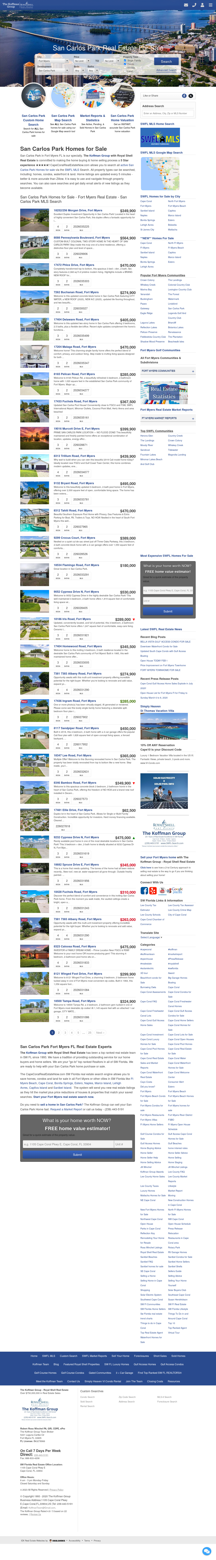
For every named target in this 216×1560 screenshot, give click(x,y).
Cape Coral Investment (152, 1034)
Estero (78, 1083)
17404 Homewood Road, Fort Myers (78, 646)
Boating (172, 982)
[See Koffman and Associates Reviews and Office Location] (175, 890)
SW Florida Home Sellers (153, 1308)
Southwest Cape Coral (151, 1299)
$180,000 (128, 565)
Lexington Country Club (180, 289)
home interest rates (178, 1148)
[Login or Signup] (202, 4)
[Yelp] (153, 890)
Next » (100, 1032)
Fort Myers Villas (148, 1119)
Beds (76, 66)
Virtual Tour (174, 1332)
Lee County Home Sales (152, 1176)
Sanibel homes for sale (151, 1266)
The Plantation (175, 336)
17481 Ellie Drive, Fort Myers (73, 810)
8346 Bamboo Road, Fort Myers (75, 782)
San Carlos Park (176, 308)
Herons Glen (146, 435)
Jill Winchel (145, 1167)
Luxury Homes (147, 1190)
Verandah (145, 294)
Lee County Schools (150, 914)
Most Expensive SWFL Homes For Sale (166, 556)
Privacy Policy (56, 1489)
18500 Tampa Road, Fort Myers (75, 1001)
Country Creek (175, 435)
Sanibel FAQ (146, 1261)
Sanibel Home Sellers (179, 1261)
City (39, 56)
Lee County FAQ (176, 1171)
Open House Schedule (179, 1223)
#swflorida (173, 968)
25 (89, 1032)
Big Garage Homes (177, 977)
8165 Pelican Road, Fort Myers (74, 374)
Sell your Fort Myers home (158, 857)
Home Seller (146, 1152)
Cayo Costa (146, 1081)
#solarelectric (147, 968)
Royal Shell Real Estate (152, 1252)
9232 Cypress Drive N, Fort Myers (76, 837)
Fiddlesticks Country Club (153, 336)
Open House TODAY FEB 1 (154, 660)
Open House (146, 1223)
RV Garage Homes (177, 1252)
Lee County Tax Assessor (181, 905)
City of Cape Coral (177, 914)
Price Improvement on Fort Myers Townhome (163, 665)
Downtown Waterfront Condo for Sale (159, 646)
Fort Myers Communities (158, 370)
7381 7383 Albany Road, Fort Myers (78, 673)
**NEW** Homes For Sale (157, 238)
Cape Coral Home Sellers (181, 1020)
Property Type (130, 56)
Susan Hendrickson (178, 1299)
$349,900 (128, 210)
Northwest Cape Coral (151, 1219)
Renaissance (174, 332)
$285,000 (128, 374)
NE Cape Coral (147, 1200)
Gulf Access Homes (150, 1143)
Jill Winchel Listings (177, 1167)
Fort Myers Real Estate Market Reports (166, 410)
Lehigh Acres (147, 224)
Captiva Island (38, 1087)
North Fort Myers (176, 201)
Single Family (134, 60)
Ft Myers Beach (176, 247)
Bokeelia (172, 224)
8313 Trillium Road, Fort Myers (74, 456)
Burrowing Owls (148, 987)
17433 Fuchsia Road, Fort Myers (75, 401)
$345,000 (128, 865)
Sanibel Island (62, 1087)
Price (76, 56)
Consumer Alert (176, 1081)
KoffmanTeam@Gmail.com (42, 1507)
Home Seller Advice (178, 1152)
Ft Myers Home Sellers (151, 1124)
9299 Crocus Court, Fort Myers (74, 537)
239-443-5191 (41, 1455)
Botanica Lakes (175, 327)
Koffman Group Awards (152, 1171)
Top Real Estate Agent (151, 1332)
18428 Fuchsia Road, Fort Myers (75, 891)
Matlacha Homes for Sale (153, 1195)
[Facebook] (144, 890)
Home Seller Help (149, 1157)
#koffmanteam (147, 954)
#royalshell (173, 963)
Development (44, 66)
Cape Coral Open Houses (181, 1039)
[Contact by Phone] (194, 4)
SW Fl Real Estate (177, 1304)
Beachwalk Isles (176, 341)
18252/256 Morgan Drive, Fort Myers (78, 210)
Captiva (172, 210)
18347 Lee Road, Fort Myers (72, 755)
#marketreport (175, 954)
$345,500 (128, 646)
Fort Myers (145, 205)
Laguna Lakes (147, 322)
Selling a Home (148, 1275)
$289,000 (125, 619)
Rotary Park (174, 1247)
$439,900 (128, 456)
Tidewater (173, 449)
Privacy (97, 1540)
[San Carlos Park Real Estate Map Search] (63, 95)
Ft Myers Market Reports (159, 418)
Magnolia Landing (177, 454)
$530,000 (128, 592)
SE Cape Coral (147, 1271)
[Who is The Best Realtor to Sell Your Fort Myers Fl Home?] (164, 835)
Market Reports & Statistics (92, 118)
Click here (145, 867)
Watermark (173, 298)
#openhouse (146, 958)
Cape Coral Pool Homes (180, 1044)
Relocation (173, 1233)
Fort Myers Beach (177, 205)
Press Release (175, 1228)
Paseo (143, 303)
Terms (87, 1540)
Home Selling (174, 1157)
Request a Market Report (66, 1109)
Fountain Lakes (148, 454)
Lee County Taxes (149, 1185)
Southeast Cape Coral (179, 1294)
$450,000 (128, 728)
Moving (171, 1195)
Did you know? (147, 1086)
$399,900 (128, 429)
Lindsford (172, 303)
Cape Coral (45, 1083)
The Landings (175, 280)
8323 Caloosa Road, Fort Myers (75, 946)
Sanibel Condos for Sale (180, 1256)
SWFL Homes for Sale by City (160, 196)
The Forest (173, 294)
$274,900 (128, 292)
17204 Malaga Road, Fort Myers (75, 346)
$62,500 (129, 810)
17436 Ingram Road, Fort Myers (75, 700)
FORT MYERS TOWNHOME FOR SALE (160, 670)
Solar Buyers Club (177, 1290)
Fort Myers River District (180, 1114)
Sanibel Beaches (148, 1256)
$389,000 (128, 538)
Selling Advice (175, 1275)
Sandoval (145, 449)
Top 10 (171, 1323)
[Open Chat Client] (206, 1551)
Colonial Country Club (179, 284)
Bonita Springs (63, 1083)
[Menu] (210, 4)
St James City (147, 229)
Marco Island (103, 1083)
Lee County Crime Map (179, 909)
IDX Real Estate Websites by (34, 1540)
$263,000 (128, 919)
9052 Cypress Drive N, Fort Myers (76, 591)
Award (171, 973)
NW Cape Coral (176, 1219)
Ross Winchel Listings (151, 1247)
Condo (130, 64)
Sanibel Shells (175, 1266)
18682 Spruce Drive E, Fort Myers (76, 864)
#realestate (146, 963)
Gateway (144, 308)
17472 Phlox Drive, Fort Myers (74, 265)
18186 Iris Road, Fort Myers (72, 619)
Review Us (35, 1514)
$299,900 (128, 974)
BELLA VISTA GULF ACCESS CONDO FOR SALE (165, 641)
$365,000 (128, 756)
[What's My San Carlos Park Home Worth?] (122, 95)
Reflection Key (147, 1233)
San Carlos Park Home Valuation (122, 118)
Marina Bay (146, 289)
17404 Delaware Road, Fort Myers (76, 319)
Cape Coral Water (177, 1058)
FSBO (171, 1119)
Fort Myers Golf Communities (160, 350)
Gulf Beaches (175, 1143)
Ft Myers (144, 247)
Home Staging (175, 1162)
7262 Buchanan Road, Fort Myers (76, 292)
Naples (88, 1083)
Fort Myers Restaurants (152, 1114)
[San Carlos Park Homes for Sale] (33, 95)
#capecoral (145, 949)
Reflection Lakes (148, 327)
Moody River (146, 445)
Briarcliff (172, 322)
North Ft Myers (175, 242)
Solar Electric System (151, 1294)
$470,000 (128, 265)
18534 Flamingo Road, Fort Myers (76, 565)
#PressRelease (175, 958)
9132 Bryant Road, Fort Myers (74, 483)
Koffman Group (99, 155)
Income (131, 67)
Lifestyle (172, 1185)
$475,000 (125, 837)
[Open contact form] (186, 4)
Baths (91, 66)
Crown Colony (147, 280)
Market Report (175, 1190)
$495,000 (128, 483)
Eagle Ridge (146, 313)
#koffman (172, 949)
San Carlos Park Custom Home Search (33, 120)
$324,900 (128, 1001)
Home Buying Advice (150, 1148)
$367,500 (128, 401)
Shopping (145, 1290)
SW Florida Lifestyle (178, 1308)
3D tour (144, 973)
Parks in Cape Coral (150, 1228)
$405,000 (128, 320)
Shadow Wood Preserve (152, 341)
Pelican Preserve (148, 332)
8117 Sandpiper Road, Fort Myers (76, 728)
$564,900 (128, 238)
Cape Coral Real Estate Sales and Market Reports (152, 1063)
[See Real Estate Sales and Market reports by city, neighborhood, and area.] (164, 392)
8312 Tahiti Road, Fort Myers (73, 510)
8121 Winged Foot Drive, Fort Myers (78, 973)
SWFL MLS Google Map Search (161, 152)
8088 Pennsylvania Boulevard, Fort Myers (82, 237)
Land (130, 71)
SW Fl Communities (150, 1304)
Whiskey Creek (147, 284)
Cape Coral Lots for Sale (180, 1034)
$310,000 (128, 892)
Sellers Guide (175, 1271)
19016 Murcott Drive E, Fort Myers (77, 428)
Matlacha (172, 229)
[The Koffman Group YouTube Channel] (162, 890)
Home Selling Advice (150, 1162)
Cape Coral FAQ (148, 1001)
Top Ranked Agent (177, 1327)
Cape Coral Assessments (153, 991)
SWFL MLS (72, 169)
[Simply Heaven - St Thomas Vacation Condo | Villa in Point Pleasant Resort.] (164, 726)
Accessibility (74, 1540)
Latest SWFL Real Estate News (161, 629)
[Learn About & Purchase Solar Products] (164, 790)
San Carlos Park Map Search (63, 118)
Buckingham (146, 298)
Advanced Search (166, 70)
